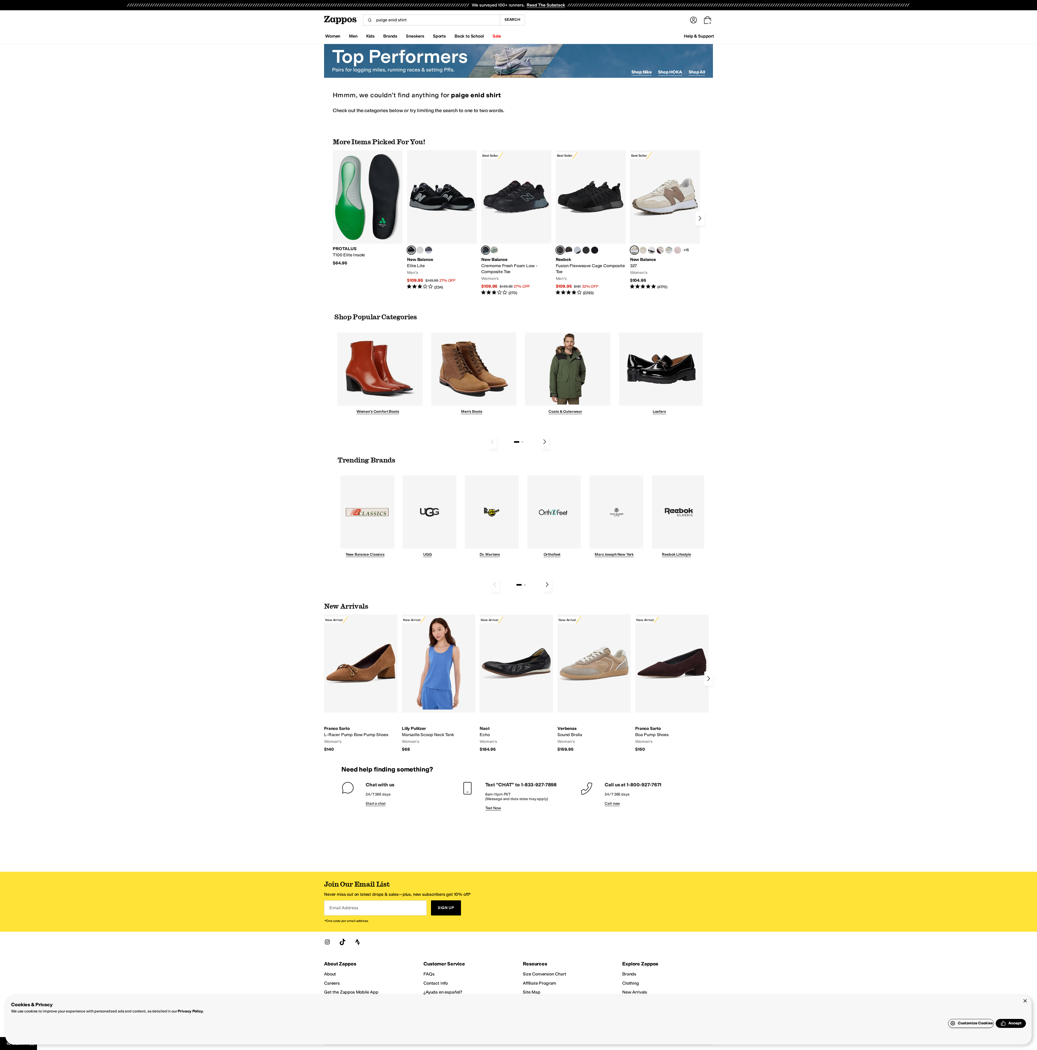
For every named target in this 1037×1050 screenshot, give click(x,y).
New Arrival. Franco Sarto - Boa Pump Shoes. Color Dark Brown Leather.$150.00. (672, 683)
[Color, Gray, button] (577, 250)
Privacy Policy (190, 1011)
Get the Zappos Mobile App (351, 992)
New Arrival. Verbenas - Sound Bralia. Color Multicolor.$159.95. (594, 683)
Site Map (531, 992)
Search (512, 19)
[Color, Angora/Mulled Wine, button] (660, 250)
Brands (629, 974)
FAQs (428, 974)
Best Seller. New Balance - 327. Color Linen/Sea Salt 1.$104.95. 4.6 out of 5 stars (665, 220)
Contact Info (435, 983)
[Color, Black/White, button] (594, 250)
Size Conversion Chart (544, 974)
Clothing (630, 983)
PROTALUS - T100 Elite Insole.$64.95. (368, 208)
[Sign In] (693, 20)
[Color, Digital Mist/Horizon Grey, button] (651, 250)
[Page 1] (516, 442)
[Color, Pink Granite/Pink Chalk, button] (677, 250)
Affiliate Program (539, 983)
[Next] (700, 218)
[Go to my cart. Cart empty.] (707, 20)
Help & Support (699, 36)
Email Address (343, 907)
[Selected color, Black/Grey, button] (485, 250)
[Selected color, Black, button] (411, 250)
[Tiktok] (342, 942)
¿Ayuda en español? (442, 992)
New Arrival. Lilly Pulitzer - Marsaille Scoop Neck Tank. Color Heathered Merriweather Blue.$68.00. (438, 683)
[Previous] (492, 442)
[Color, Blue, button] (420, 250)
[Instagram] (327, 942)
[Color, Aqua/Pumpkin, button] (494, 250)
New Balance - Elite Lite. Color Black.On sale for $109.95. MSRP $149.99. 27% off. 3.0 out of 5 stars (442, 220)
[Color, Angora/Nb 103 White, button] (669, 250)
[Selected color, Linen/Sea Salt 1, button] (634, 250)
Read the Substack (546, 5)
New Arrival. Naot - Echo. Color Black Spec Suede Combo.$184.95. (516, 683)
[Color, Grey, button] (428, 250)
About (330, 974)
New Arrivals (634, 992)
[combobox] (431, 20)
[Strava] (357, 942)
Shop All (697, 72)
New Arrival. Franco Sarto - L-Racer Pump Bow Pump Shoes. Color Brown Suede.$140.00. (361, 683)
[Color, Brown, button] (568, 250)
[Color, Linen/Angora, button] (643, 250)
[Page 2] (522, 442)
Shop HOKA (670, 72)
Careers (332, 983)
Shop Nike (641, 72)
